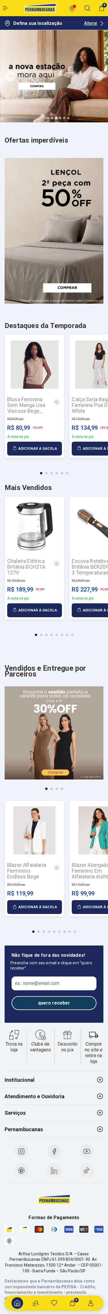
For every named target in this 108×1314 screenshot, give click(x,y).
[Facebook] (54, 1151)
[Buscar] (35, 1303)
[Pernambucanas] (40, 8)
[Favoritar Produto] (57, 402)
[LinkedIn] (54, 1170)
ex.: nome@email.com (37, 983)
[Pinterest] (21, 1170)
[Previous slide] (10, 76)
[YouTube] (87, 1151)
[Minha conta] (90, 1303)
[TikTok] (86, 1170)
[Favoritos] (54, 1303)
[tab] (40, 118)
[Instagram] (21, 1151)
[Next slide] (97, 76)
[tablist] (54, 469)
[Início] (17, 1303)
